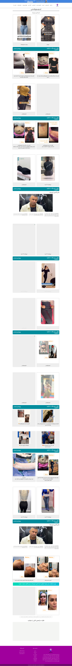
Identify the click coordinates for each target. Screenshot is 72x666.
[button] (15, 630)
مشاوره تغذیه (19, 5)
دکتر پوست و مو (39, 5)
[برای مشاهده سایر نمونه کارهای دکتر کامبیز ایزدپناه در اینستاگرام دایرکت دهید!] (14, 584)
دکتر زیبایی (33, 5)
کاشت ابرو (29, 5)
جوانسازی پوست (25, 5)
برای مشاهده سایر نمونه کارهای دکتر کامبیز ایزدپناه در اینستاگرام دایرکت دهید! (37, 584)
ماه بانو (51, 5)
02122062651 (17, 49)
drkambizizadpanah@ (19, 81)
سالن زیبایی (47, 5)
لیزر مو (43, 5)
